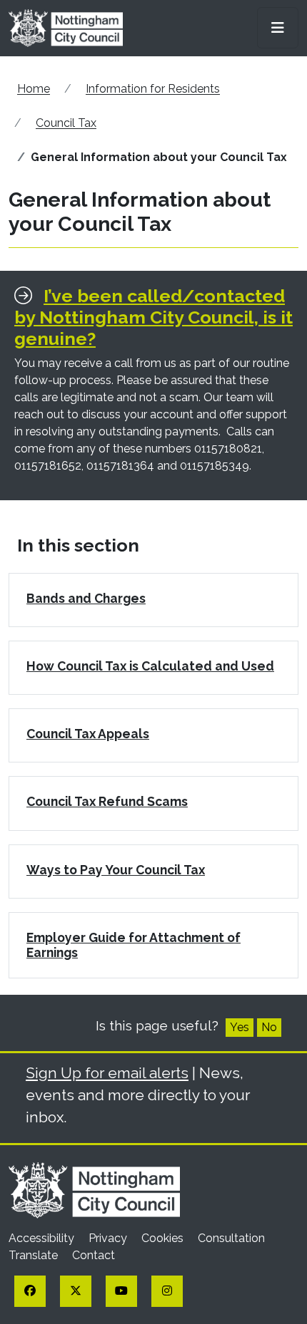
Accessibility (43, 1238)
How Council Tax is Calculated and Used (150, 665)
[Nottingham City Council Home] (94, 1189)
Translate (35, 1255)
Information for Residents (153, 88)
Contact (93, 1255)
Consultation (231, 1238)
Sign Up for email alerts (107, 1073)
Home (33, 88)
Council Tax (66, 123)
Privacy (109, 1238)
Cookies (163, 1238)
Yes (239, 1027)
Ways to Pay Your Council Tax (115, 869)
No (269, 1027)
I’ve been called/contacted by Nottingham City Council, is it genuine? (153, 317)
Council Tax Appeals (87, 733)
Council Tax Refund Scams (107, 801)
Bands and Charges (86, 598)
